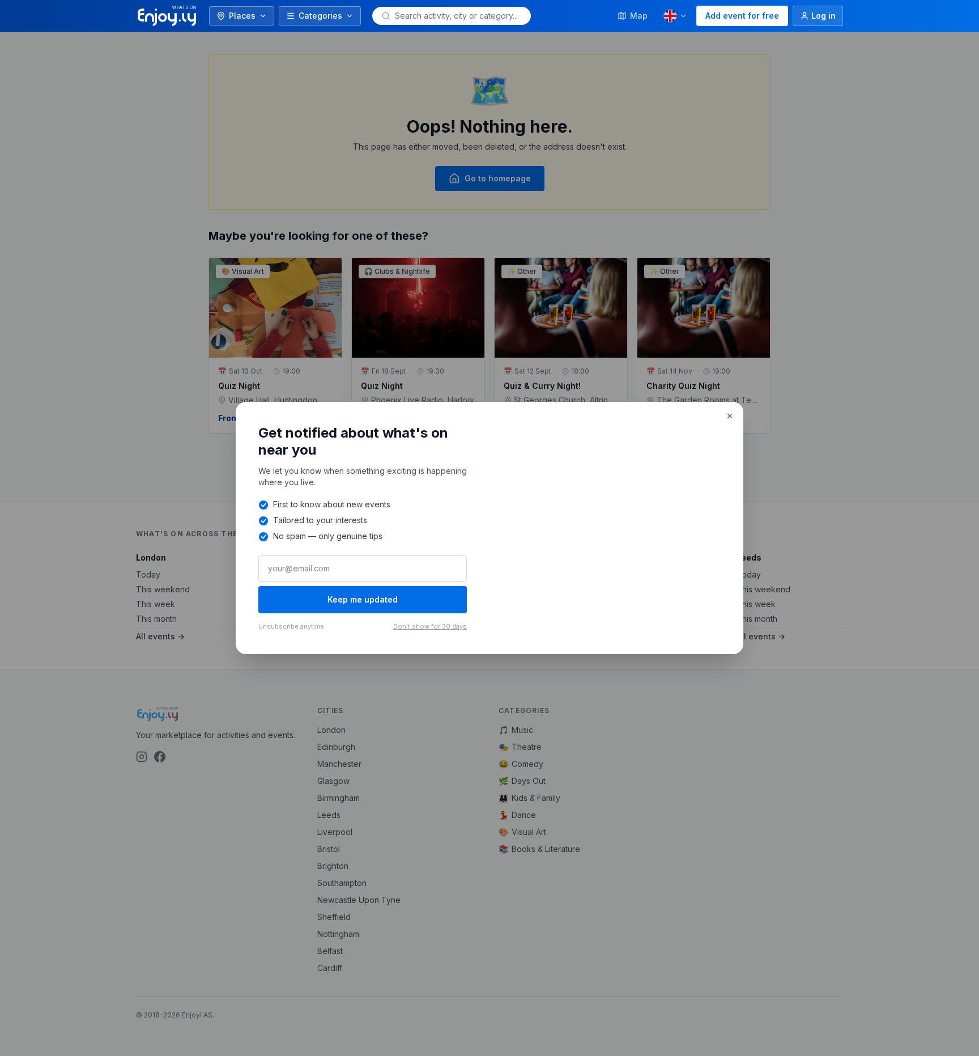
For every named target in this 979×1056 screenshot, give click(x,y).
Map (639, 15)
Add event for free (742, 15)
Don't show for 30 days (430, 626)
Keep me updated (362, 599)
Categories (320, 15)
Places (242, 15)
